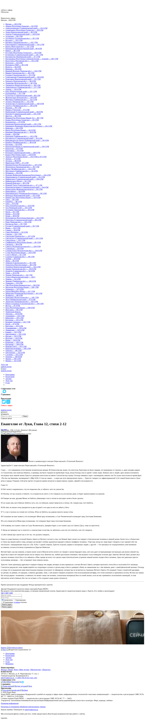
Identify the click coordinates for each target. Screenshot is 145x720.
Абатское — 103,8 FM (13, 314)
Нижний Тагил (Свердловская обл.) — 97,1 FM (23, 185)
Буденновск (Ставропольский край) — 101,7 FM (24, 55)
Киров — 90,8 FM (12, 134)
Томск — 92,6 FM (12, 273)
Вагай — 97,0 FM (12, 324)
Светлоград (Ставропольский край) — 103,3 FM (24, 238)
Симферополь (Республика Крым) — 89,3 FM (23, 242)
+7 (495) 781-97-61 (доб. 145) (26, 678)
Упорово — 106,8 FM (13, 357)
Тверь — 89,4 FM (12, 261)
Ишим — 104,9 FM (12, 340)
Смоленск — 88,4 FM (13, 244)
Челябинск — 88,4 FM (14, 295)
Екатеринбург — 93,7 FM (15, 93)
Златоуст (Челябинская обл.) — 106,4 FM (21, 106)
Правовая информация (9, 703)
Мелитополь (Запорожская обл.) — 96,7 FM (22, 167)
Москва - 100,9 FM (8, 20)
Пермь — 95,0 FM (12, 214)
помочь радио (6, 367)
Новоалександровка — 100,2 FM (18, 348)
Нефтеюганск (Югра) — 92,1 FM (18, 181)
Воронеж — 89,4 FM (13, 69)
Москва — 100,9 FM (13, 24)
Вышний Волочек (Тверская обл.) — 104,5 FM (23, 71)
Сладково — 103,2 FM (14, 355)
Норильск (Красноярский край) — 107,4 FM (22, 195)
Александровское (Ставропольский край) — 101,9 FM (26, 28)
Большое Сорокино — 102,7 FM (17, 322)
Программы (10, 375)
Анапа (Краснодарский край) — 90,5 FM (21, 32)
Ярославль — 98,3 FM (14, 310)
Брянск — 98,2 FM (12, 51)
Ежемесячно (8, 600)
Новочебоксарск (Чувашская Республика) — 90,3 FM (26, 193)
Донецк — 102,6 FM (13, 89)
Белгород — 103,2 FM (13, 40)
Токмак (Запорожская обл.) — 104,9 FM (20, 269)
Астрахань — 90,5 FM (14, 36)
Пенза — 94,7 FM (12, 212)
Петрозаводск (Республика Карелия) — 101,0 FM (24, 218)
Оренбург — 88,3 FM (13, 202)
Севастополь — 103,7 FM (15, 240)
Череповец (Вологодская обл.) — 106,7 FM (22, 297)
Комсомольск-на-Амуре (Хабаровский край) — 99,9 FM (27, 140)
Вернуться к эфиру (8, 18)
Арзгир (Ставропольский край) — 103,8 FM (22, 34)
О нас (7, 383)
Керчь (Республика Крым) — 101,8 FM (20, 130)
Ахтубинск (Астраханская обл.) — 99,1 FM (22, 38)
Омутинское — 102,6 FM (15, 353)
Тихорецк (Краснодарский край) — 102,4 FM (22, 267)
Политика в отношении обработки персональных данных (23, 707)
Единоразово (21, 600)
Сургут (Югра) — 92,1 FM (15, 255)
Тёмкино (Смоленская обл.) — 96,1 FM (20, 263)
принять (4, 718)
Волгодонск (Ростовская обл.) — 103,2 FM (21, 61)
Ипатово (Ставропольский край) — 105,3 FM (23, 114)
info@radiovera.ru (7, 678)
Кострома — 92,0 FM (13, 144)
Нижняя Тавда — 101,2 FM (16, 346)
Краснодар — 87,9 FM (14, 149)
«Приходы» (46, 670)
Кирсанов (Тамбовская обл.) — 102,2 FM (21, 136)
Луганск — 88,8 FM (13, 161)
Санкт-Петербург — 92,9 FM (16, 232)
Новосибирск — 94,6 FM (15, 191)
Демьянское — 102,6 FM (14, 330)
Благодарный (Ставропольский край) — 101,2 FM (24, 44)
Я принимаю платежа (15, 602)
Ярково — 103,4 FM (13, 361)
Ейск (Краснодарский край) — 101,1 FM (21, 91)
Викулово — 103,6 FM (14, 326)
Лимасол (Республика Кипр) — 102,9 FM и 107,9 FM (25, 157)
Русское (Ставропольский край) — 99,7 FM (22, 226)
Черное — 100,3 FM (13, 359)
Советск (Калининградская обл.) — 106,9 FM (23, 246)
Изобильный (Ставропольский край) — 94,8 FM (24, 112)
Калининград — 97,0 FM (15, 122)
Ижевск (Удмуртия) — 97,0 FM (17, 110)
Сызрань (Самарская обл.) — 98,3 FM (19, 257)
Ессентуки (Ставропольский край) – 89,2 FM (22, 95)
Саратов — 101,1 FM (13, 234)
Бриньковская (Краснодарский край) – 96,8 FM (23, 49)
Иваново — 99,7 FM (13, 108)
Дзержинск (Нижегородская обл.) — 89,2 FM (22, 85)
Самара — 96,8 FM (12, 230)
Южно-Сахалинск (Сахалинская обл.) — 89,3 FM (24, 304)
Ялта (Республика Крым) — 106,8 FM (20, 308)
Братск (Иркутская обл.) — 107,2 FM (19, 46)
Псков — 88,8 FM (12, 216)
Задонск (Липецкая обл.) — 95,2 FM (19, 102)
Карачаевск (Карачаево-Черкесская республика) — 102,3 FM (28, 126)
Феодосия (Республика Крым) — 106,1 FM (22, 287)
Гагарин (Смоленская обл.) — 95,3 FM (20, 75)
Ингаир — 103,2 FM (13, 336)
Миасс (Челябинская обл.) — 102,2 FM (20, 169)
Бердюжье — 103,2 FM (14, 320)
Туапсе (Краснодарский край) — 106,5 (20, 277)
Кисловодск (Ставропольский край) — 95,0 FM (23, 138)
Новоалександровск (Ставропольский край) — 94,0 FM (26, 187)
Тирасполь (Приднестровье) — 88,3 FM (20, 265)
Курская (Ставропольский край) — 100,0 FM (22, 153)
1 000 (6, 593)
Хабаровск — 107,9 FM (14, 289)
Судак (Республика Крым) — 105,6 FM (20, 253)
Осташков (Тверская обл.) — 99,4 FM (19, 210)
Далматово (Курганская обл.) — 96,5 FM (21, 83)
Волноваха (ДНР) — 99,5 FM (16, 65)
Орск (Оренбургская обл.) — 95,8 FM (19, 206)
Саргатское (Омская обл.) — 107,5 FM (20, 236)
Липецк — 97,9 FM (12, 159)
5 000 (11, 593)
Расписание (9, 377)
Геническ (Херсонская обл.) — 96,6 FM (20, 81)
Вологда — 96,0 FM (13, 67)
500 (2, 593)
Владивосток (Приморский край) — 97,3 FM (22, 57)
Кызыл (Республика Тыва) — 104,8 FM (20, 155)
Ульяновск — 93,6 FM (13, 283)
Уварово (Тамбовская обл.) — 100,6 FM (20, 281)
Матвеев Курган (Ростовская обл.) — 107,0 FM (23, 165)
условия (17, 602)
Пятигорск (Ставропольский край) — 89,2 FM (23, 220)
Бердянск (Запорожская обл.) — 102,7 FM (21, 42)
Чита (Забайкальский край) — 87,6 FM (20, 299)
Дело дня (4, 365)
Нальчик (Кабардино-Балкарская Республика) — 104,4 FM (28, 175)
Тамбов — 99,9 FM (12, 259)
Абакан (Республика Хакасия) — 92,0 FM (21, 26)
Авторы (8, 379)
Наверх (4, 648)
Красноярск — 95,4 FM (14, 151)
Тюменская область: (13, 312)
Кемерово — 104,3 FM (14, 128)
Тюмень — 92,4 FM (13, 279)
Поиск (25, 416)
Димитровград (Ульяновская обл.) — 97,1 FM (23, 87)
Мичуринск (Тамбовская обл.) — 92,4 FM (21, 171)
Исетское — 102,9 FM (13, 338)
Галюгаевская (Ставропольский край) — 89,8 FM (24, 77)
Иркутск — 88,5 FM (13, 116)
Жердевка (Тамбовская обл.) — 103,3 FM (21, 100)
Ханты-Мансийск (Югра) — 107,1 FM (20, 291)
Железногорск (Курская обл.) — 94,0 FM (21, 98)
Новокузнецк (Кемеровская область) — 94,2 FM (23, 189)
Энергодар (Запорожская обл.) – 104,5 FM (21, 302)
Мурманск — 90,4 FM (13, 173)
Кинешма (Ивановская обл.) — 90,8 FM (20, 132)
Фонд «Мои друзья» (21, 670)
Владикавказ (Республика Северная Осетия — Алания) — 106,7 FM (31, 59)
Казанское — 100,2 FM (14, 342)
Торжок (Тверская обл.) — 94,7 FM (18, 275)
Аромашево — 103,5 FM (14, 316)
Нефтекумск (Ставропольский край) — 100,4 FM (24, 179)
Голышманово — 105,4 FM (15, 328)
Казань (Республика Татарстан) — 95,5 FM (22, 120)
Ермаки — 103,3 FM (13, 332)
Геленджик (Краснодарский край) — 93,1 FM (23, 79)
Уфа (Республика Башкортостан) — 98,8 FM (22, 285)
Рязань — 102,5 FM (12, 228)
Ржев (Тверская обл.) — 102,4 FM (18, 222)
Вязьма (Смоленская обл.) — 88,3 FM (19, 73)
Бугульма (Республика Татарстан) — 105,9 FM (23, 53)
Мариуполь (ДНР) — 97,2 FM (16, 163)
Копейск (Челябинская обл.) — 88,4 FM (20, 142)
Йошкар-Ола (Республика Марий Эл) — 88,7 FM (24, 118)
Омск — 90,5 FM (12, 200)
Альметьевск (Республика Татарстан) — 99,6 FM (24, 30)
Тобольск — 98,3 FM (13, 350)
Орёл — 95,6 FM (11, 204)
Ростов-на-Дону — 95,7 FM (16, 224)
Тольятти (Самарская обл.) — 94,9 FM (20, 271)
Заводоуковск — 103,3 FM (15, 334)
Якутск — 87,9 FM (12, 306)
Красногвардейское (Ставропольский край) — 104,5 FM (27, 146)
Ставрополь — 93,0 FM (14, 248)
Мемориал (9, 664)
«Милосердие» (35, 670)
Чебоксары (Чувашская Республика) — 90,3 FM (23, 293)
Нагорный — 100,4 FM (14, 344)
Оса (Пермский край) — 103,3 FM (18, 208)
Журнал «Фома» (7, 670)
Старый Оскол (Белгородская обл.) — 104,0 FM (23, 251)
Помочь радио (7, 604)
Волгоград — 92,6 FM (14, 63)
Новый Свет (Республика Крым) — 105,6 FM (23, 197)
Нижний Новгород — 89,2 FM (17, 183)
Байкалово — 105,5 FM (14, 318)
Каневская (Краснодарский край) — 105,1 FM (23, 124)
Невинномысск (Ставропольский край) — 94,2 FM (25, 177)
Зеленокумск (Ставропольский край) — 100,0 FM (24, 104)
